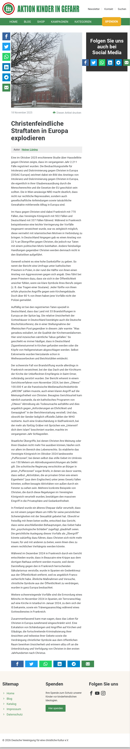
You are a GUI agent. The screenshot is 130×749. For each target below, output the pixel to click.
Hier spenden (55, 708)
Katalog (11, 704)
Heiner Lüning (30, 149)
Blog (27, 21)
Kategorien (83, 21)
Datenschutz (15, 714)
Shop (41, 21)
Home (14, 21)
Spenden (111, 21)
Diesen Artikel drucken (68, 112)
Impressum (14, 709)
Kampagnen (59, 21)
